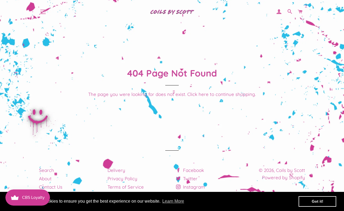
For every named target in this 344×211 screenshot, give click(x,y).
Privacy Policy (122, 178)
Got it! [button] (317, 201)
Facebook (193, 170)
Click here (198, 94)
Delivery (116, 170)
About (45, 178)
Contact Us (50, 187)
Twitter (190, 178)
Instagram (193, 187)
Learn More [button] (173, 201)
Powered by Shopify (283, 177)
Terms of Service (126, 187)
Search (46, 170)
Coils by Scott (290, 170)
